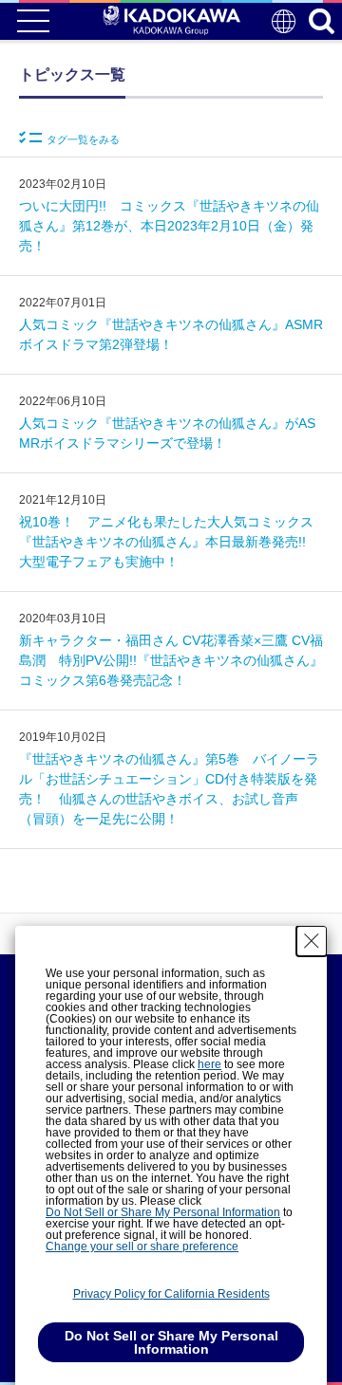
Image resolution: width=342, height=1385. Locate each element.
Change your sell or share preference (142, 1246)
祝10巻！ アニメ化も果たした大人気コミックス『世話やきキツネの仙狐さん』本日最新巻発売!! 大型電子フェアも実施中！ (169, 541)
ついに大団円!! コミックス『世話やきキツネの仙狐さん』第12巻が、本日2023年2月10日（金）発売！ (169, 225)
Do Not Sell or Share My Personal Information (163, 1212)
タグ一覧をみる (83, 139)
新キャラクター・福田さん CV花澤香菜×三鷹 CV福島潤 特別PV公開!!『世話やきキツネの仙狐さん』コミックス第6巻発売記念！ (171, 660)
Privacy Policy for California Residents (171, 1294)
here (209, 1064)
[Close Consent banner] (311, 941)
